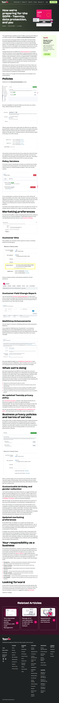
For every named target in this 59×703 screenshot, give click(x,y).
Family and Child (33, 660)
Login (47, 2)
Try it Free (53, 2)
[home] (5, 2)
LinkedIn (52, 656)
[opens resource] (11, 618)
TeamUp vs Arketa (43, 691)
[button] (17, 2)
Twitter (51, 654)
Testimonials (14, 659)
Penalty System (32, 695)
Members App (34, 673)
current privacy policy (9, 400)
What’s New (43, 662)
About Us (30, 2)
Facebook (52, 649)
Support (13, 664)
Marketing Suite (33, 670)
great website (19, 553)
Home (13, 648)
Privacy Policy (15, 668)
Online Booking (33, 681)
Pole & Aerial (24, 669)
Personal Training (23, 664)
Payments (33, 686)
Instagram (52, 651)
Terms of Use (14, 666)
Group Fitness (24, 656)
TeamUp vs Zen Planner (43, 677)
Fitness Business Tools (44, 648)
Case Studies (43, 665)
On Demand (33, 678)
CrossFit (23, 651)
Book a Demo (5, 650)
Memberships (34, 675)
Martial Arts (23, 660)
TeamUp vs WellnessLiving (44, 680)
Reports (32, 688)
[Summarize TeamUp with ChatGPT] (6, 659)
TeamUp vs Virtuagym (43, 684)
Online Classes (34, 684)
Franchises (23, 654)
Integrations (33, 667)
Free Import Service (33, 664)
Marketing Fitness (43, 654)
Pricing (35, 2)
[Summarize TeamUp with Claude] (3, 659)
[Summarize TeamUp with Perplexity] (3, 661)
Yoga (22, 671)
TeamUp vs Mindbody (43, 673)
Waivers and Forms (33, 691)
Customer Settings (28, 218)
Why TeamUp (14, 657)
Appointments (34, 651)
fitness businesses (25, 51)
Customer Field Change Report (20, 296)
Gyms (22, 658)
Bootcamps (23, 649)
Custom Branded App (34, 657)
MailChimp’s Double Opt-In (25, 361)
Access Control (32, 648)
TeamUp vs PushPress (43, 688)
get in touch (31, 590)
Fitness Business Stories (43, 659)
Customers (33, 654)
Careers (13, 654)
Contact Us (14, 661)
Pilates (22, 666)
